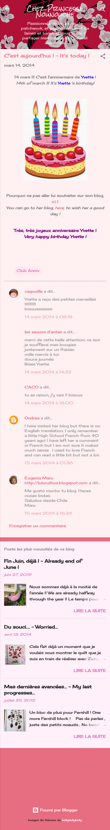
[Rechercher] (103, 10)
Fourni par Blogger (58, 810)
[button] (103, 57)
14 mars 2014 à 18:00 (49, 402)
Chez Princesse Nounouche (55, 11)
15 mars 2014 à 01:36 (49, 462)
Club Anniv (28, 270)
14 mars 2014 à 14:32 (48, 372)
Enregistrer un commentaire (37, 525)
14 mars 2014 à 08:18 (48, 316)
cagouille (33, 291)
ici (54, 201)
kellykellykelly (72, 820)
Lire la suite (90, 610)
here (59, 207)
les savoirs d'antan (43, 331)
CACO (31, 387)
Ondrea (32, 418)
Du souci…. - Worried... (31, 627)
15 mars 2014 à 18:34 (48, 513)
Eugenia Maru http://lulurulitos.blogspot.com (56, 480)
